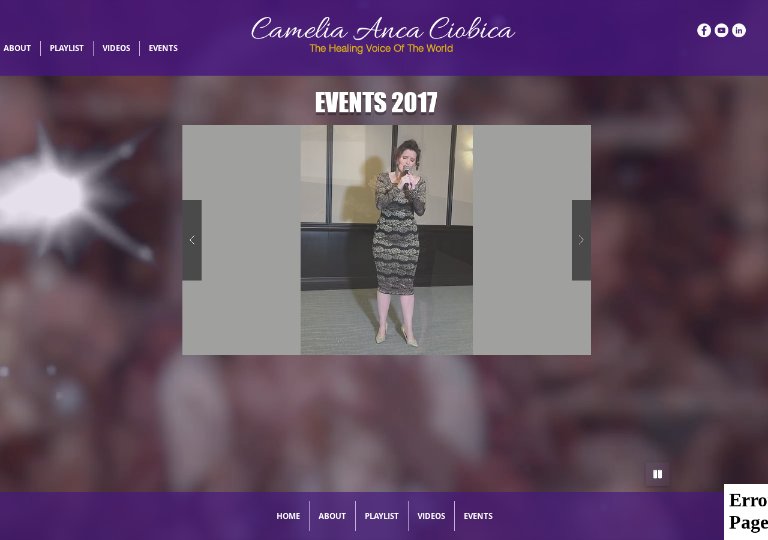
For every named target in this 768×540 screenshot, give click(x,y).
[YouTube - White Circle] (721, 30)
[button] (386, 240)
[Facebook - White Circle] (704, 30)
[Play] (658, 474)
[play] (563, 134)
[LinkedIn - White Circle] (739, 30)
